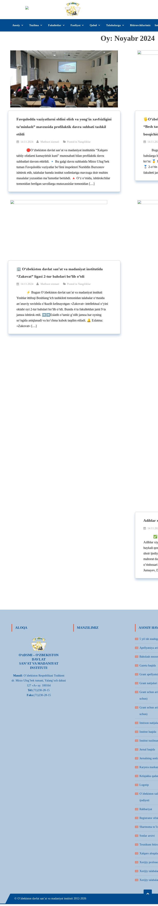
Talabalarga (113, 25)
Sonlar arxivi (147, 835)
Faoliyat (75, 25)
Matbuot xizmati (50, 141)
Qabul (93, 25)
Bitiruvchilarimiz (140, 25)
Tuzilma (34, 25)
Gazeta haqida (147, 665)
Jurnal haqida (147, 749)
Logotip (144, 784)
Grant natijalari (148, 683)
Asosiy (16, 25)
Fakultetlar (54, 25)
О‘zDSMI (92, 5)
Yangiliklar (84, 141)
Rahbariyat (145, 809)
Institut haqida (147, 731)
